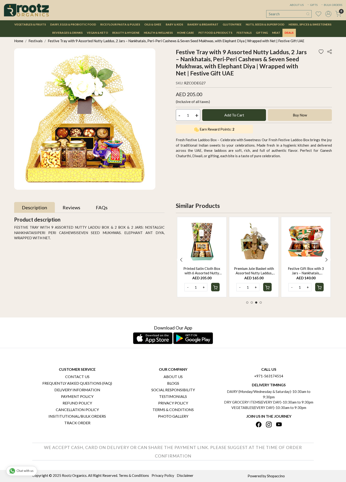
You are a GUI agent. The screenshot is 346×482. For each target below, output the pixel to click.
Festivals (244, 32)
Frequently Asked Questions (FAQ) (77, 383)
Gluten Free (232, 24)
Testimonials (173, 396)
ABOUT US (297, 5)
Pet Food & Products (215, 32)
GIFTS (314, 5)
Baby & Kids (174, 24)
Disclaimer (185, 475)
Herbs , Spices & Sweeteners (310, 24)
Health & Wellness (158, 32)
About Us (173, 376)
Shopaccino (276, 476)
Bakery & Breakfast (202, 24)
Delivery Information (77, 389)
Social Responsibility (173, 389)
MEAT (276, 32)
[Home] (26, 10)
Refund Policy (77, 403)
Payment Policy (77, 396)
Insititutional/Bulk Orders (77, 416)
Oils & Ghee (152, 24)
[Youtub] (279, 424)
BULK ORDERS (332, 5)
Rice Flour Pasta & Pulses (120, 24)
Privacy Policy (173, 403)
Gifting (262, 32)
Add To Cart (234, 115)
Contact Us (77, 376)
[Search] (308, 14)
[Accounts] (328, 14)
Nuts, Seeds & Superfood (265, 24)
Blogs (173, 383)
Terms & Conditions (173, 409)
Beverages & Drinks (67, 32)
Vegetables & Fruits (30, 24)
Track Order (77, 422)
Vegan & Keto (97, 32)
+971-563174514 (268, 376)
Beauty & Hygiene (126, 32)
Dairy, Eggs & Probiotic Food (73, 24)
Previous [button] (181, 259)
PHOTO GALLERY (173, 416)
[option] (202, 257)
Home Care (185, 32)
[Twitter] (269, 424)
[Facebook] (258, 424)
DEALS (289, 32)
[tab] (34, 207)
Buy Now (300, 115)
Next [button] (326, 259)
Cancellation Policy (77, 409)
